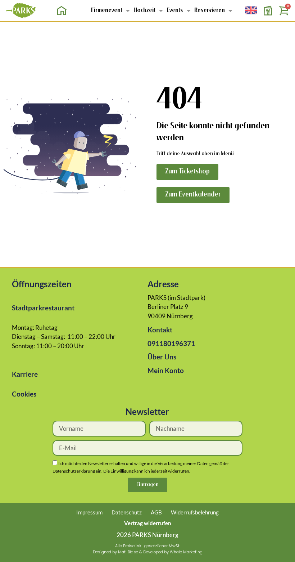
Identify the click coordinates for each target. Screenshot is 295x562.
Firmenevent (106, 10)
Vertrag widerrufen (147, 523)
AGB (156, 512)
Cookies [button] (24, 394)
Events (175, 10)
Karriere (25, 374)
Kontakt (160, 330)
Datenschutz (127, 512)
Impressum (89, 512)
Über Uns (162, 357)
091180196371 (171, 343)
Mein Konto (166, 370)
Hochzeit (144, 10)
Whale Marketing (186, 552)
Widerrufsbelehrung (195, 512)
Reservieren (209, 10)
